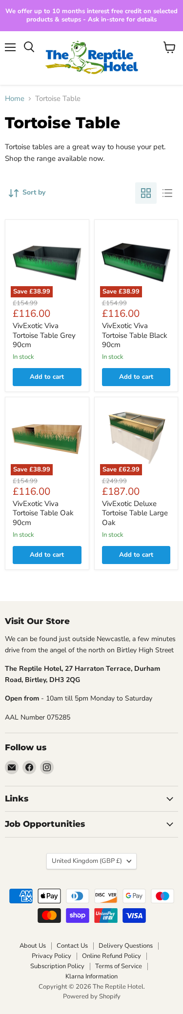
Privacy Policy (51, 956)
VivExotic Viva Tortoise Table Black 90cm (134, 335)
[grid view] (146, 193)
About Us (33, 945)
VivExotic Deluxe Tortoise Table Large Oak (135, 513)
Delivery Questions (126, 945)
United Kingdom (87, 861)
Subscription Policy (57, 966)
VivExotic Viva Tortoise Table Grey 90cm (44, 335)
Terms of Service (118, 966)
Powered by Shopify (92, 996)
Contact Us (72, 945)
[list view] (167, 193)
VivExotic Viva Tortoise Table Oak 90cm (43, 513)
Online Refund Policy (111, 956)
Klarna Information (91, 976)
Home (14, 99)
